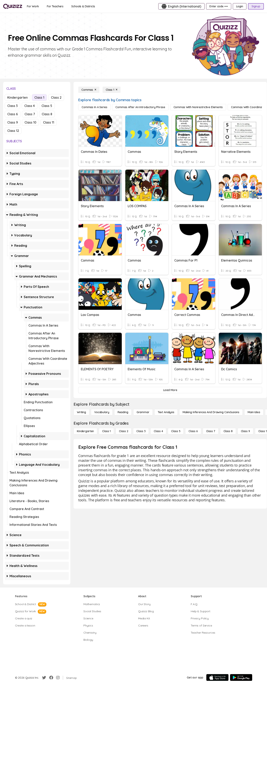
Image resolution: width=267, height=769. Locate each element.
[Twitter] (44, 678)
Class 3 (12, 106)
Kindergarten (17, 97)
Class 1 (39, 97)
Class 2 (56, 97)
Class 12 (13, 131)
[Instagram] (58, 678)
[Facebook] (51, 678)
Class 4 (29, 106)
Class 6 (12, 114)
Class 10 (30, 122)
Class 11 (48, 122)
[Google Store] (241, 677)
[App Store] (217, 677)
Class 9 (12, 122)
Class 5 (47, 106)
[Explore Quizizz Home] (12, 6)
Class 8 (47, 114)
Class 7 (30, 114)
